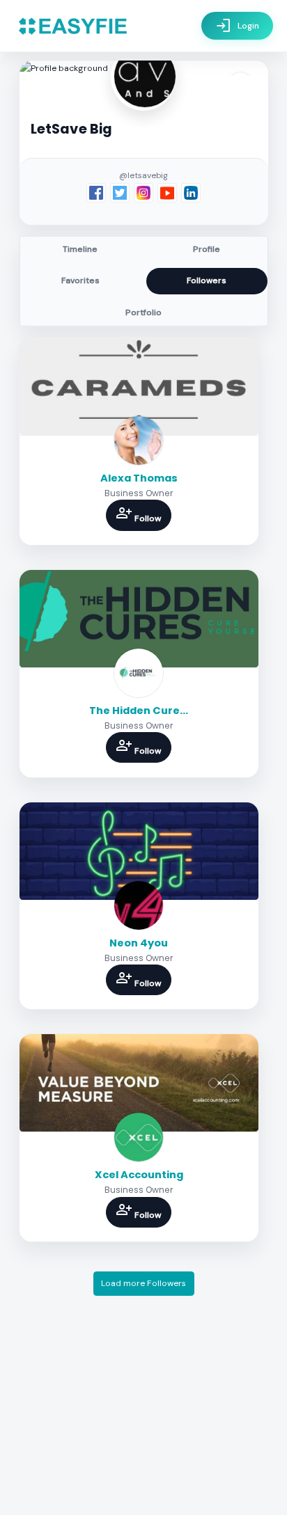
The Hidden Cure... (138, 710)
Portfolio (143, 312)
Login (237, 25)
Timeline (80, 249)
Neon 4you (138, 943)
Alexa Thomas (139, 478)
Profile (206, 249)
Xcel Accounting (139, 1175)
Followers (206, 280)
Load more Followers (143, 1283)
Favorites (80, 280)
